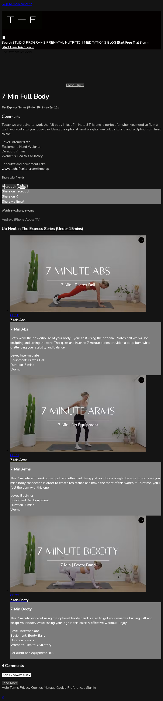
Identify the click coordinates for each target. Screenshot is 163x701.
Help (6, 687)
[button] (4, 37)
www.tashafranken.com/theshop (25, 168)
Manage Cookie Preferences (65, 687)
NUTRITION (74, 42)
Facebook (9, 186)
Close (71, 85)
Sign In (29, 47)
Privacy (25, 687)
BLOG (111, 42)
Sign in (144, 42)
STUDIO (19, 42)
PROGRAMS (35, 42)
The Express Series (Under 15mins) (24, 107)
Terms (15, 687)
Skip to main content (17, 4)
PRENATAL (55, 42)
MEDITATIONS (95, 42)
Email (24, 186)
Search (7, 42)
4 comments (11, 116)
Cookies (37, 687)
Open (80, 85)
